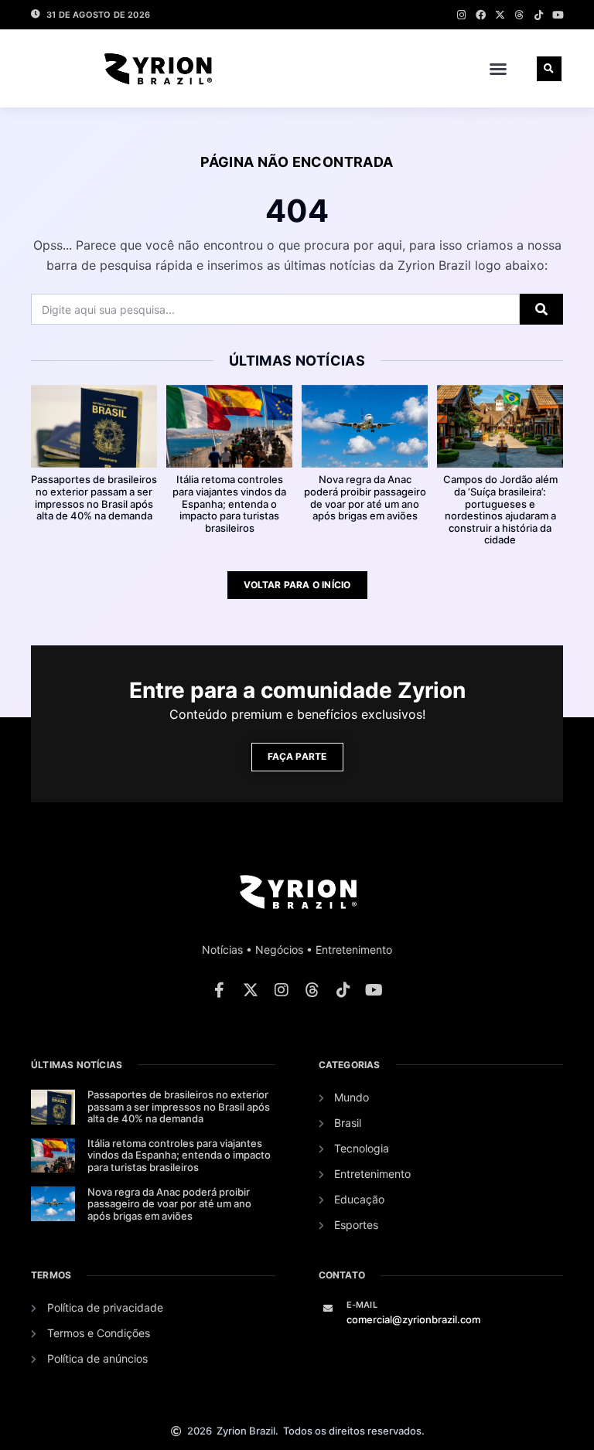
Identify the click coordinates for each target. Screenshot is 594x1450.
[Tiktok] (539, 15)
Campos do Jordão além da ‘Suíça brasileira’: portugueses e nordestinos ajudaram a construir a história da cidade (500, 509)
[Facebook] (481, 15)
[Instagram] (461, 15)
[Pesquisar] (541, 309)
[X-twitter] (500, 15)
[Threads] (519, 15)
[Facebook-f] (219, 990)
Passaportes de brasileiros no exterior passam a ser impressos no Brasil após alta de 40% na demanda (94, 497)
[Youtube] (558, 15)
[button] (498, 69)
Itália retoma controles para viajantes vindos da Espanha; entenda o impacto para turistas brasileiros (229, 503)
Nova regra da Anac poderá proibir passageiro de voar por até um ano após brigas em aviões (365, 497)
